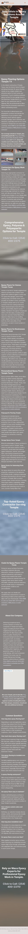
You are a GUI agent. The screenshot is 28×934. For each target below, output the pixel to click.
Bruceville (9, 137)
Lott (19, 135)
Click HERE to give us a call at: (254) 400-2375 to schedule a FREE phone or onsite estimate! (14, 407)
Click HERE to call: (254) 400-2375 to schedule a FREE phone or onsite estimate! (13, 127)
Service (12, 929)
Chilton (21, 137)
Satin (7, 140)
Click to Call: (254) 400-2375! (14, 885)
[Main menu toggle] (25, 2)
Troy (16, 135)
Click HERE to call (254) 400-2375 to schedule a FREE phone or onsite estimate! (13, 207)
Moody (3, 137)
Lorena (3, 140)
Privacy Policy (17, 929)
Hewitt (14, 140)
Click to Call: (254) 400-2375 (14, 239)
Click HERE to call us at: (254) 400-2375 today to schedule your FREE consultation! (13, 663)
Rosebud (15, 137)
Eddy (22, 135)
